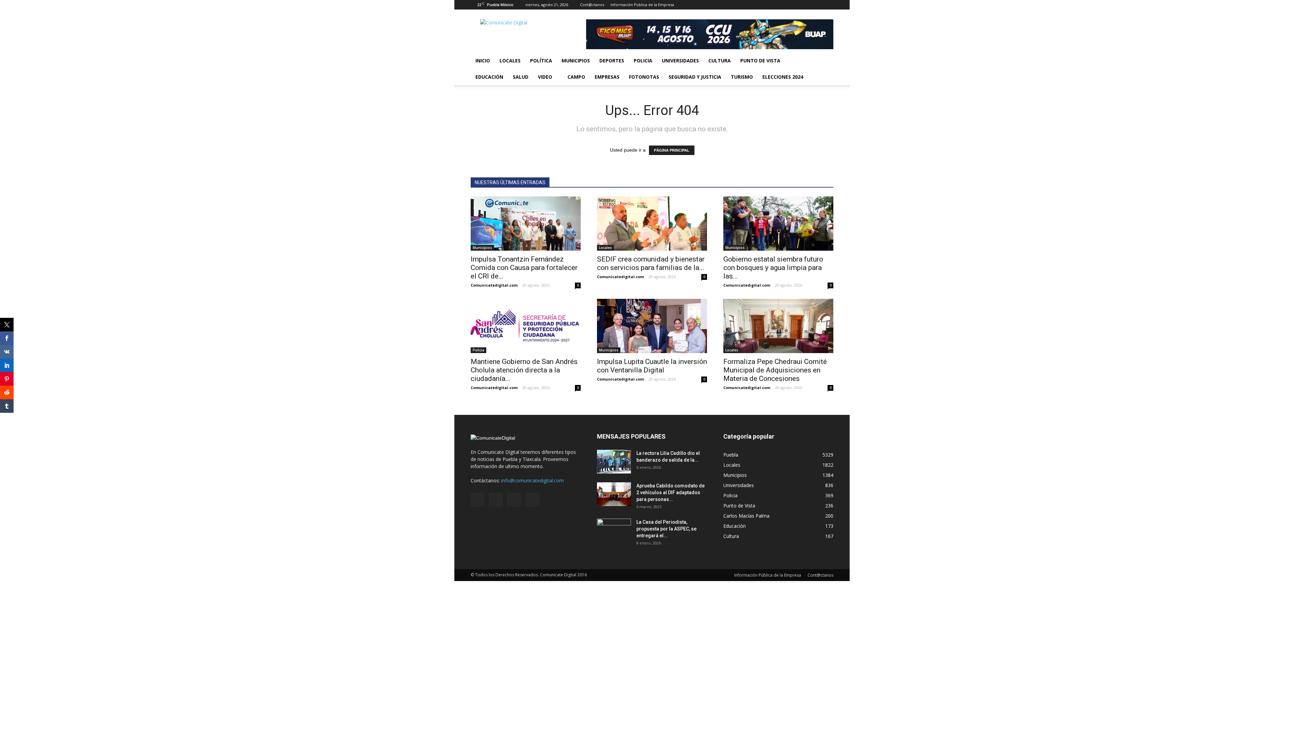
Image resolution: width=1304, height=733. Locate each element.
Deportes (611, 60)
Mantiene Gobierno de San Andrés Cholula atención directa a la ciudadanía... (524, 370)
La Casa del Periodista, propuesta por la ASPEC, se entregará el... (666, 528)
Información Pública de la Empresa (642, 4)
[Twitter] (817, 5)
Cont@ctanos (592, 4)
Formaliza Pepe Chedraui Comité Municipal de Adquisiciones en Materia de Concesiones (775, 370)
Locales (510, 60)
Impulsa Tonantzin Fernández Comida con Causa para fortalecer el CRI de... (524, 267)
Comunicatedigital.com (494, 285)
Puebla (730, 454)
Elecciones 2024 (782, 77)
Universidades (680, 60)
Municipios (576, 60)
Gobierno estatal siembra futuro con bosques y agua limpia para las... (773, 267)
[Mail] (806, 5)
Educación (489, 77)
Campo (576, 77)
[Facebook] (795, 5)
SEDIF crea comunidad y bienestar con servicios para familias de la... (651, 263)
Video (545, 77)
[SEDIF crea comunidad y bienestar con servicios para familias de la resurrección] (652, 223)
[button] (825, 69)
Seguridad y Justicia (695, 77)
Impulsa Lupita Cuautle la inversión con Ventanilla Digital (652, 366)
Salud (520, 77)
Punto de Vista (760, 60)
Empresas (607, 77)
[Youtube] (828, 5)
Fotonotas (644, 77)
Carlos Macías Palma (746, 516)
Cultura (719, 60)
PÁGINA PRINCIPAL (671, 150)
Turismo (742, 77)
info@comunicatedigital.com (532, 480)
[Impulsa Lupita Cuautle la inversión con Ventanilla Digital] (652, 326)
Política (541, 60)
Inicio (482, 60)
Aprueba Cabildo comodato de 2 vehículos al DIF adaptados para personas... (670, 492)
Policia (643, 60)
